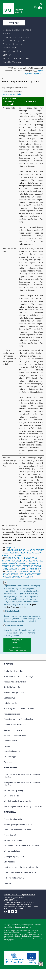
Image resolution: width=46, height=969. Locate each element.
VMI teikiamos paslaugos (14, 790)
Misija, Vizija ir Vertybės (13, 671)
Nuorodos (8, 883)
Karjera (7, 746)
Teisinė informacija (12, 687)
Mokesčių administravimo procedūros (19, 708)
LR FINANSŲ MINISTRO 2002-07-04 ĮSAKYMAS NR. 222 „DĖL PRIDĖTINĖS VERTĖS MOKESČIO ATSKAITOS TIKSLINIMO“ (23, 553)
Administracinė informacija (15, 724)
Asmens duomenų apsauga (15, 735)
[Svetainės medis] (41, 4)
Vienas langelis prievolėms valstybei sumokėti (23, 806)
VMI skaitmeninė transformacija (17, 801)
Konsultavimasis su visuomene (16, 681)
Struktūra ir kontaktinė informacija (18, 676)
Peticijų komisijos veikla (14, 692)
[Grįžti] (3, 78)
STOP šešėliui (9, 861)
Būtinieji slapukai (13, 611)
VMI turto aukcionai (12, 851)
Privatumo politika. (19, 607)
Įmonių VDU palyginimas (14, 856)
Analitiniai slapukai (14, 625)
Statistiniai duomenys (13, 730)
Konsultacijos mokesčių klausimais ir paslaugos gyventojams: (19, 896)
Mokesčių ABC (10, 835)
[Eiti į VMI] (13, 8)
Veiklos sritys (9, 698)
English (40, 70)
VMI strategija (10, 756)
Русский (28, 73)
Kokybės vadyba (10, 703)
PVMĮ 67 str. (10, 547)
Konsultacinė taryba (12, 751)
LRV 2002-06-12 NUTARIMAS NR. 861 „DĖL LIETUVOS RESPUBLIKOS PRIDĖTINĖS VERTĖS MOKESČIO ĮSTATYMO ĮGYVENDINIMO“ (21, 574)
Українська (38, 73)
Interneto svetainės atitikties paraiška (20, 872)
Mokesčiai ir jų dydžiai (13, 819)
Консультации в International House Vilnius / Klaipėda (23, 784)
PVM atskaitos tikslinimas (12, 94)
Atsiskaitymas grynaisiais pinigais (18, 824)
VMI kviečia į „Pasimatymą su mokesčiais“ (21, 845)
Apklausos (8, 762)
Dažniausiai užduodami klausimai (17, 829)
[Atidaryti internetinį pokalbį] (40, 963)
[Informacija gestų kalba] (35, 8)
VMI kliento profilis (12, 795)
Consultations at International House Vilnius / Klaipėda (23, 776)
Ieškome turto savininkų (14, 877)
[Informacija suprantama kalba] (40, 8)
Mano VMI (19, 908)
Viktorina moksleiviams (13, 840)
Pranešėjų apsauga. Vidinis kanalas (18, 719)
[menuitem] (17, 30)
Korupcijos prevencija (13, 714)
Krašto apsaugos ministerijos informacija (21, 867)
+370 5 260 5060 (11, 900)
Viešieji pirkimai (10, 740)
